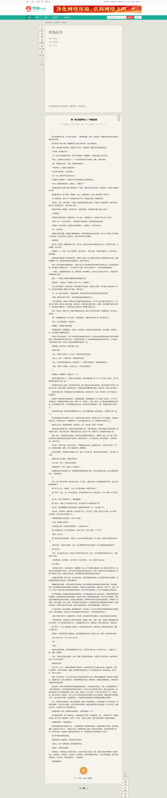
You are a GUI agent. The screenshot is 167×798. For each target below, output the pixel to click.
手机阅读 (42, 42)
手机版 (38, 1)
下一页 (125, 776)
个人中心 (127, 1)
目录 (42, 30)
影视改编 (113, 1)
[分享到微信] (91, 778)
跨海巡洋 (64, 22)
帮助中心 (138, 1)
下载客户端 (47, 1)
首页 (29, 17)
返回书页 (42, 55)
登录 (27, 1)
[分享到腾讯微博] (87, 778)
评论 (125, 796)
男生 (37, 17)
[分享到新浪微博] (84, 778)
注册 (32, 1)
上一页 (41, 64)
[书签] (118, 118)
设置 (42, 36)
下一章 (82, 788)
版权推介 (55, 17)
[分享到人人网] (89, 778)
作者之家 (67, 17)
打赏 (125, 784)
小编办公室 (120, 1)
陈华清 (77, 124)
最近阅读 (106, 1)
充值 (133, 1)
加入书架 (42, 48)
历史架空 (56, 22)
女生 (45, 17)
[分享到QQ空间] (82, 778)
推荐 (125, 790)
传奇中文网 (48, 22)
